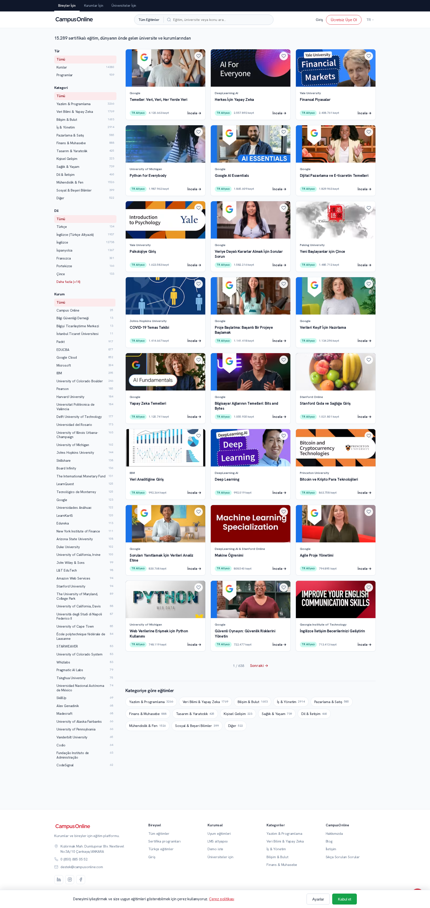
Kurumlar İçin (93, 5)
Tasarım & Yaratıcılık (195, 714)
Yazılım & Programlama (151, 702)
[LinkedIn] (58, 879)
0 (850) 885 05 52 (74, 859)
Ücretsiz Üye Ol (344, 19)
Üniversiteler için (220, 857)
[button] (198, 56)
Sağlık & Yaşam (277, 714)
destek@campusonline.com (81, 867)
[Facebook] (80, 879)
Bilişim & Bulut (253, 702)
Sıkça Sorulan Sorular (343, 857)
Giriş (319, 20)
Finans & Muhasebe (147, 714)
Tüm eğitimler (158, 833)
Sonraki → (259, 665)
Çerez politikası (221, 899)
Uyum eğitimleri (219, 833)
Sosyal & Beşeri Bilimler (196, 725)
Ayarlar (318, 899)
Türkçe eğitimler (160, 849)
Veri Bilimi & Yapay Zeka (205, 702)
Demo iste (215, 849)
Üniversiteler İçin (123, 5)
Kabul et (344, 899)
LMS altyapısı (218, 841)
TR (369, 20)
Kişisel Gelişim (238, 714)
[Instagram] (69, 879)
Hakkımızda (334, 833)
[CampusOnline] (73, 19)
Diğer (235, 725)
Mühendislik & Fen (147, 725)
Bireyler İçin (67, 5)
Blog (329, 841)
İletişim (331, 849)
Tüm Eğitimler (149, 19)
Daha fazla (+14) (68, 282)
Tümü (60, 59)
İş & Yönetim (291, 702)
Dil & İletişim (314, 714)
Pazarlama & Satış (331, 702)
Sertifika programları (164, 841)
